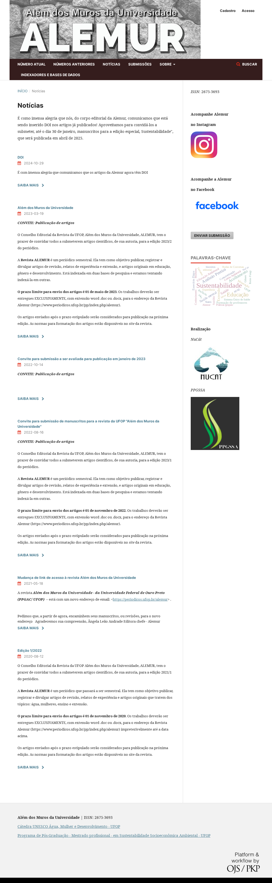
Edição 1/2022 (30, 650)
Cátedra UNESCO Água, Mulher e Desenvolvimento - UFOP (69, 826)
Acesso (248, 10)
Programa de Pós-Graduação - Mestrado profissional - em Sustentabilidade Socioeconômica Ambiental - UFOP (114, 835)
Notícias (111, 64)
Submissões (140, 64)
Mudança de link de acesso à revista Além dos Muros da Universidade (77, 577)
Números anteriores (74, 64)
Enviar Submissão (212, 235)
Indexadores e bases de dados (50, 75)
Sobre (166, 64)
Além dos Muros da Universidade (45, 208)
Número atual (31, 64)
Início (23, 91)
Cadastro (228, 10)
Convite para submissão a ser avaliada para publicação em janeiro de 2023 (82, 359)
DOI (21, 157)
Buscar (249, 64)
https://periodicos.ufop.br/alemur (140, 599)
